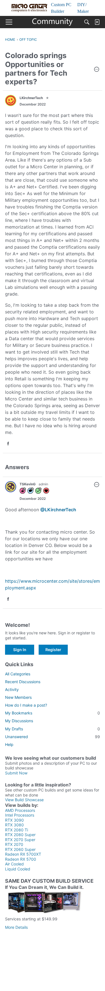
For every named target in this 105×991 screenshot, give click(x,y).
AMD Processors (20, 810)
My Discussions (19, 720)
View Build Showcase (24, 799)
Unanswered (52, 736)
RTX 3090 (14, 820)
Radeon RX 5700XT (23, 854)
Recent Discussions (22, 681)
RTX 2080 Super (20, 834)
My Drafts (52, 728)
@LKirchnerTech (58, 509)
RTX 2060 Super (20, 849)
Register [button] (53, 649)
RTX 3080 (14, 824)
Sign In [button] (19, 649)
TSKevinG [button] (28, 484)
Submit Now (16, 773)
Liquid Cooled (17, 869)
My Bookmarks (52, 713)
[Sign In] (97, 22)
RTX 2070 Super (20, 839)
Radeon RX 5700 (20, 859)
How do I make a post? (26, 705)
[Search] (87, 22)
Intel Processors (19, 815)
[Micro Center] (52, 22)
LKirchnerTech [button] (31, 98)
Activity (12, 689)
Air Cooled (14, 864)
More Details (16, 927)
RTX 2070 (14, 844)
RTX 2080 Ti (16, 829)
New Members (18, 697)
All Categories (17, 673)
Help (9, 744)
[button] (96, 69)
